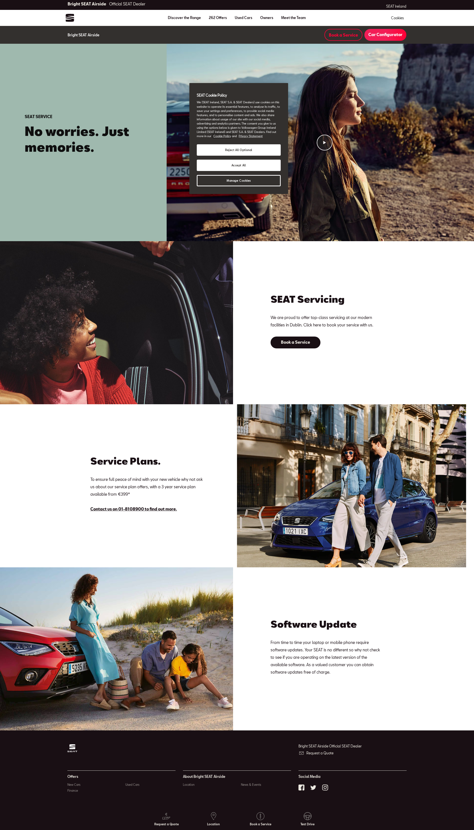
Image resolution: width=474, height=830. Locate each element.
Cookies (397, 18)
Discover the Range (184, 18)
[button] (325, 142)
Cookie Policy (222, 136)
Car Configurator (385, 34)
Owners (266, 18)
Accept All (239, 165)
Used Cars (243, 18)
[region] (238, 138)
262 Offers (218, 18)
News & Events (251, 784)
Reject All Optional (238, 149)
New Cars (73, 784)
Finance (72, 790)
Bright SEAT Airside (106, 3)
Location (189, 784)
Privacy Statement (251, 136)
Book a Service (343, 35)
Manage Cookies (239, 180)
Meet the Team (293, 18)
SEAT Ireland (396, 6)
